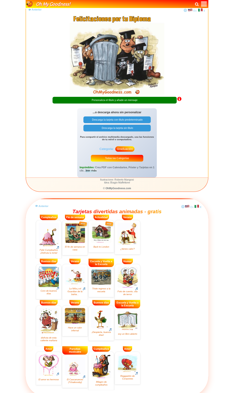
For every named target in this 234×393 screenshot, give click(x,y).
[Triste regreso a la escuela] (101, 282)
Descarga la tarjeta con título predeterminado (117, 119)
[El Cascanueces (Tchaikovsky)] (75, 371)
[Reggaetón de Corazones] (127, 368)
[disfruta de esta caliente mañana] (49, 325)
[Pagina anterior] (36, 206)
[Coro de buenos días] (49, 282)
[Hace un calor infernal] (75, 321)
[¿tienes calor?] (127, 237)
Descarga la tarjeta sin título (117, 128)
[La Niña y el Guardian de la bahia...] (75, 282)
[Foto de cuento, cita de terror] (127, 282)
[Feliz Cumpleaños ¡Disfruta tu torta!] (49, 239)
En (195, 10)
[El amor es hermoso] (49, 368)
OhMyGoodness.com (118, 188)
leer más (91, 170)
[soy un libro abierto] (127, 324)
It (204, 10)
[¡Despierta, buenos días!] (101, 323)
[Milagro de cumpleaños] (101, 371)
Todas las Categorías (117, 158)
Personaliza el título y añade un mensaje (115, 100)
